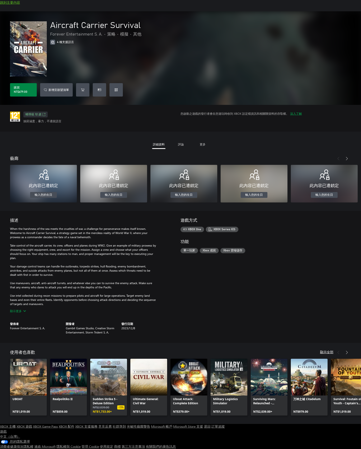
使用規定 (106, 446)
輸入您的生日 (43, 194)
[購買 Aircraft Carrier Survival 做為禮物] (99, 90)
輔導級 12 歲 (33, 114)
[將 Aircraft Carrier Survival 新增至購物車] (82, 90)
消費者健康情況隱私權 (16, 446)
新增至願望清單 (58, 90)
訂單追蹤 (218, 426)
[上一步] (338, 159)
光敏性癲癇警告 (138, 426)
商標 (117, 446)
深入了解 (296, 114)
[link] (28, 387)
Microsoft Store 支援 (188, 426)
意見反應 (105, 426)
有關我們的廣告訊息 (161, 446)
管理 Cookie (90, 446)
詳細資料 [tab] (159, 144)
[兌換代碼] (116, 90)
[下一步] (347, 159)
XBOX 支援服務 (86, 426)
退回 (207, 426)
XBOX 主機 (8, 426)
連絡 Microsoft (45, 446)
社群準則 (119, 426)
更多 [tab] (203, 144)
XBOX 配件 (66, 426)
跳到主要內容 (10, 2)
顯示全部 (326, 352)
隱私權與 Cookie (68, 446)
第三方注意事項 (133, 446)
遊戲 (3, 431)
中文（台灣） (10, 436)
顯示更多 (16, 311)
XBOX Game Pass (45, 426)
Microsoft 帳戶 (161, 426)
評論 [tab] (181, 144)
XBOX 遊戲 (24, 426)
